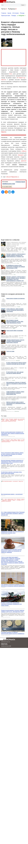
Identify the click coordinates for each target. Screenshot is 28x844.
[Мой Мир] (13, 192)
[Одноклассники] (6, 192)
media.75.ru (5, 47)
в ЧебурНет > (21, 15)
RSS (10, 646)
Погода (22, 13)
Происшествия (5, 15)
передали (21, 155)
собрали (23, 151)
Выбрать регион (4, 644)
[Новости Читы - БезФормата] (8, 1)
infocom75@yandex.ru (12, 177)
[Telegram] (9, 192)
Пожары (13, 15)
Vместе (3, 132)
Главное (3, 13)
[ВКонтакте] (2, 192)
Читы (10, 74)
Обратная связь (4, 643)
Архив (9, 13)
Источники (15, 13)
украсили (23, 160)
